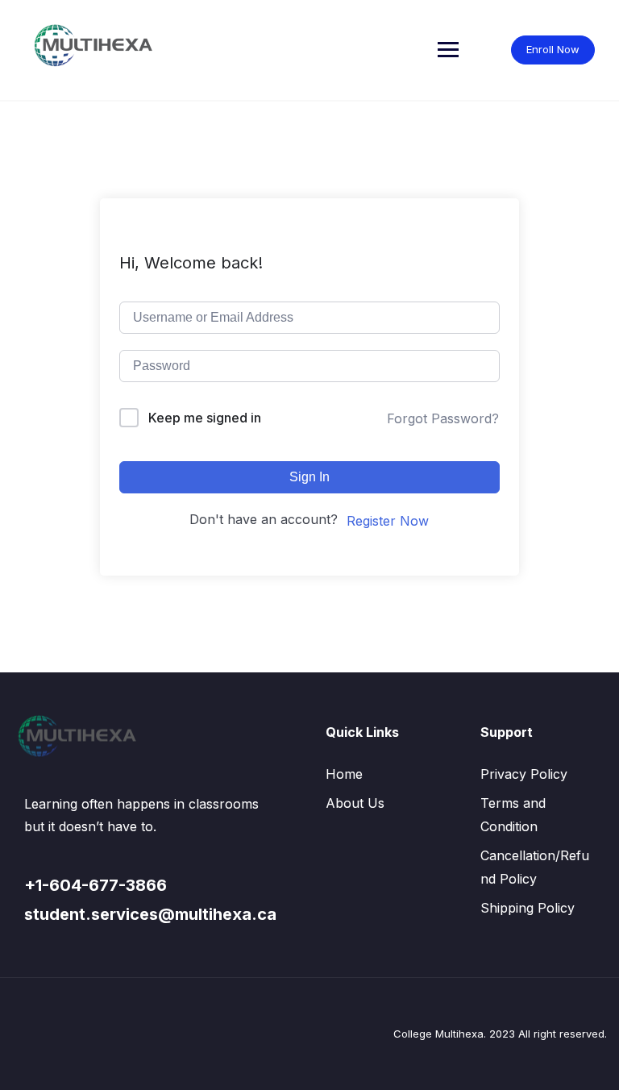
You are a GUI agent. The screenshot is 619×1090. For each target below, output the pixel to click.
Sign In (309, 477)
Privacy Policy (523, 774)
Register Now (388, 521)
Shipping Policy (527, 908)
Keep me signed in (204, 418)
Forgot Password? (443, 418)
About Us (355, 803)
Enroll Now (553, 49)
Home (344, 774)
